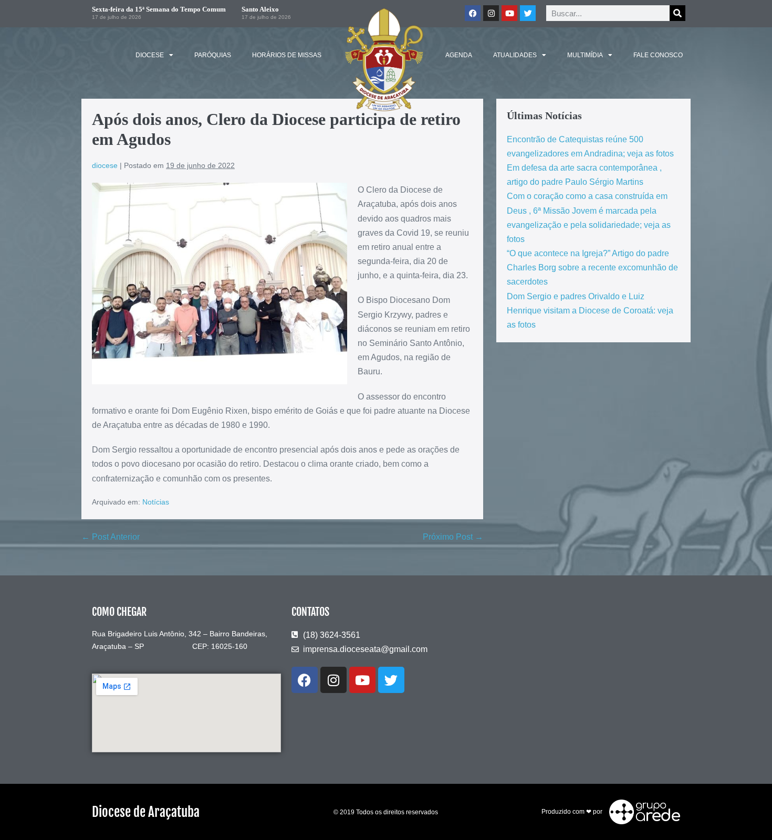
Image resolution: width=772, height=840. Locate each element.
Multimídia (585, 55)
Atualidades (515, 55)
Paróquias (212, 55)
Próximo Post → (453, 536)
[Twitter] (528, 13)
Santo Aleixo (260, 9)
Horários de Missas (286, 55)
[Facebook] (473, 13)
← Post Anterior (110, 536)
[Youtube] (509, 13)
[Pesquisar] (677, 13)
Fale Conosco (658, 55)
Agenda (458, 55)
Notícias (155, 502)
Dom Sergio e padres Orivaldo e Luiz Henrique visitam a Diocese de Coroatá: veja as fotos (590, 310)
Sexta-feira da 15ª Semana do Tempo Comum (159, 9)
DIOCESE (149, 55)
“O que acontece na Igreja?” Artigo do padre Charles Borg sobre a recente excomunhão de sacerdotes (592, 267)
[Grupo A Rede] (642, 811)
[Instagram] (491, 13)
